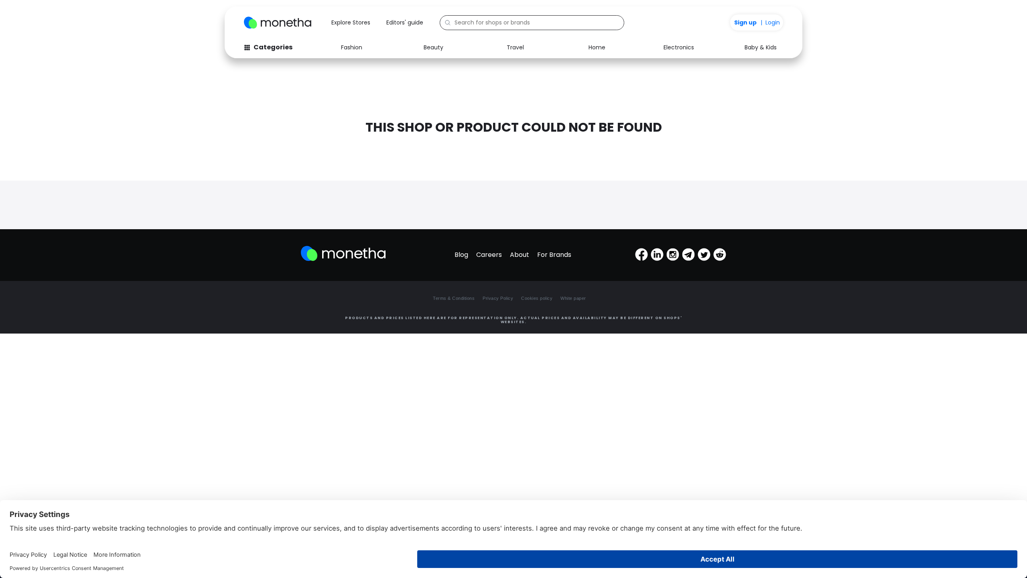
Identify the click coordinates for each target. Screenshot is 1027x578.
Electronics (679, 47)
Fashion (351, 47)
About (519, 254)
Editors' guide (404, 22)
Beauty (433, 47)
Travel (515, 47)
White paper (573, 298)
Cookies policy (536, 298)
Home (597, 47)
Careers (489, 254)
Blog (461, 254)
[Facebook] (641, 254)
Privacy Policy (498, 298)
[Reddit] (719, 254)
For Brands (554, 254)
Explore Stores (350, 22)
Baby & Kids (761, 47)
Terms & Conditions (454, 298)
